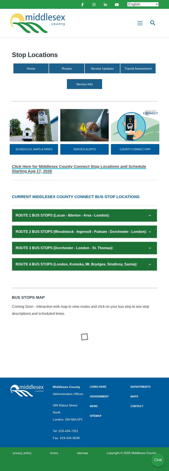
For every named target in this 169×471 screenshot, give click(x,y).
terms (54, 453)
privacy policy (22, 453)
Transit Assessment (138, 68)
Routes (67, 68)
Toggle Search (153, 23)
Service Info (84, 84)
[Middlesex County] (27, 391)
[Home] (39, 23)
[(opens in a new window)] (82, 4)
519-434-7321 (68, 431)
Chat (158, 460)
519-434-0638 (70, 438)
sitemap (82, 453)
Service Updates (102, 68)
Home (31, 68)
